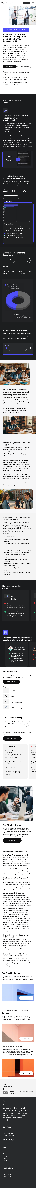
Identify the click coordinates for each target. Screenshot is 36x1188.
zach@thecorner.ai (12, 1133)
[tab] (8, 201)
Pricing (5, 1156)
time (10, 728)
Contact (5, 1160)
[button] (24, 66)
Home (4, 1154)
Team (4, 1158)
